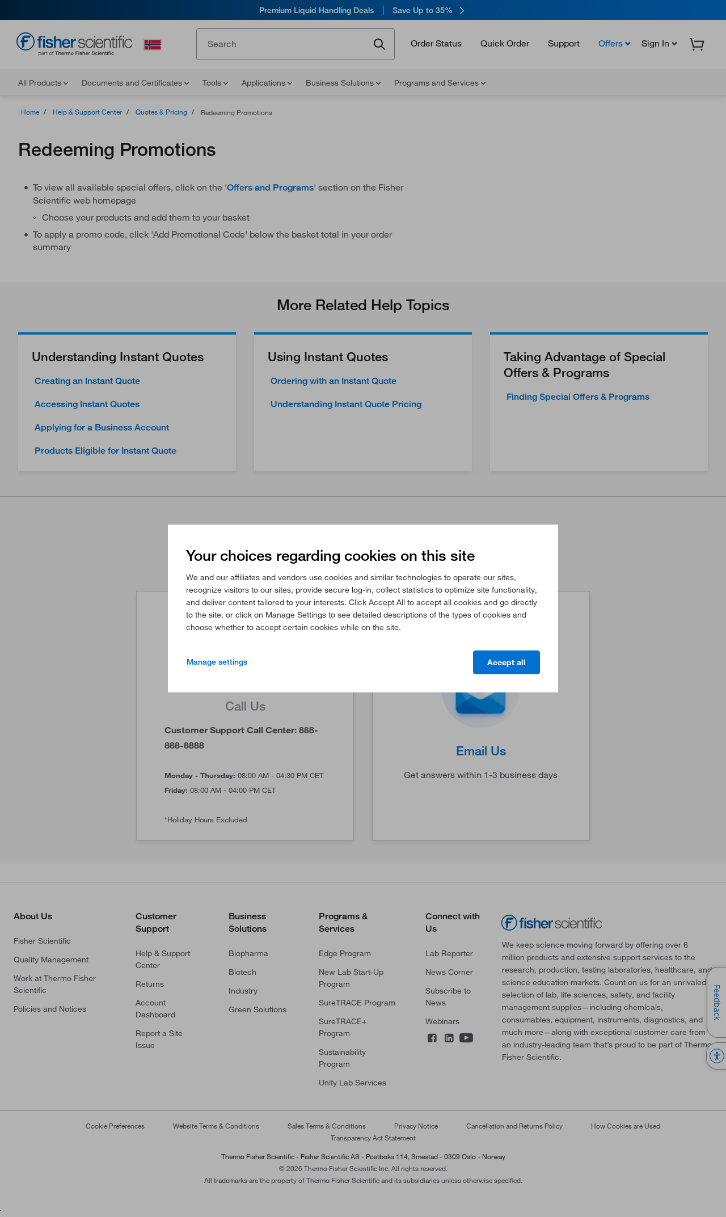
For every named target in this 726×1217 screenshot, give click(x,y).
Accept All (506, 662)
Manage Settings (217, 662)
